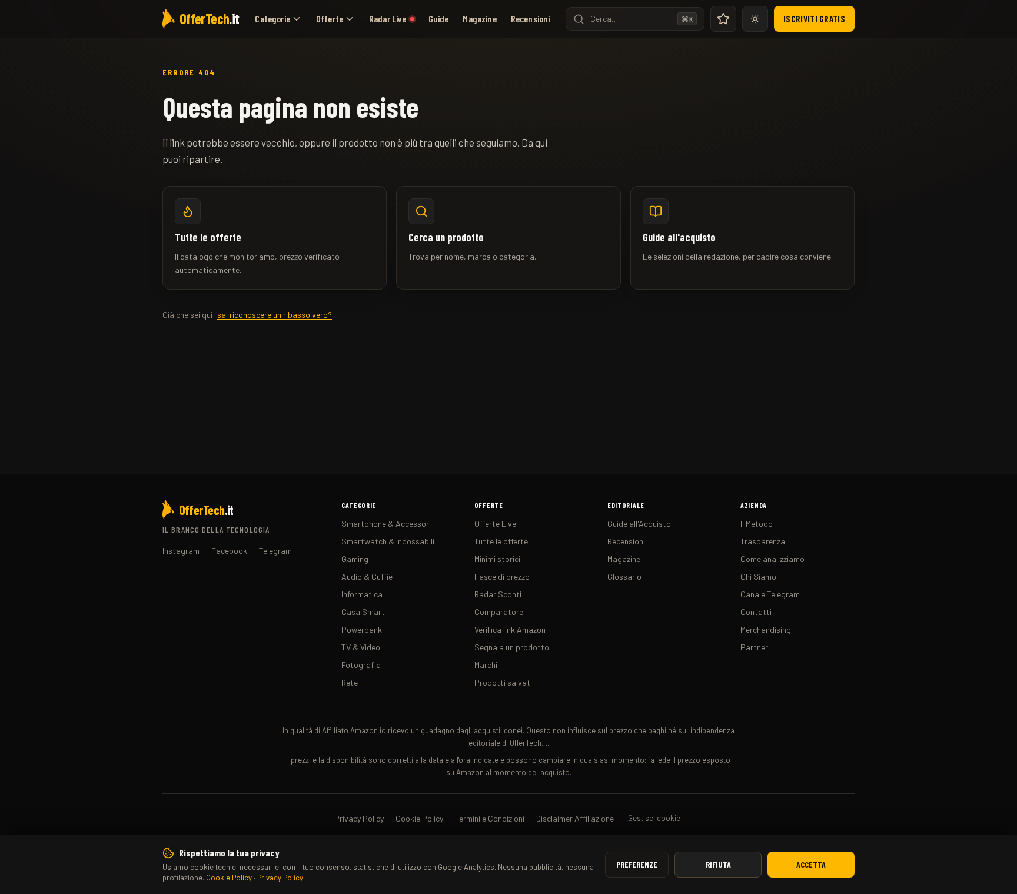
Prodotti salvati (503, 682)
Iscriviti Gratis (814, 19)
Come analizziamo (772, 559)
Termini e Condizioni (489, 818)
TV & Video (360, 647)
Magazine (479, 18)
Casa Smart (363, 612)
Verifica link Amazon (510, 629)
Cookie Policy (229, 877)
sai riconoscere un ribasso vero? (274, 315)
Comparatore (498, 612)
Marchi (485, 665)
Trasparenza (762, 541)
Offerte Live (495, 524)
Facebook (229, 551)
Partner (754, 647)
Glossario (624, 576)
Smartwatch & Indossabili (387, 541)
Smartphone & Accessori (386, 524)
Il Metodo (756, 524)
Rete (349, 682)
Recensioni (530, 18)
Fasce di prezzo (502, 576)
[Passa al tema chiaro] (755, 19)
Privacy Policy (280, 877)
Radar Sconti (497, 594)
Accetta (811, 864)
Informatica (362, 594)
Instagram (181, 551)
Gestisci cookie (654, 818)
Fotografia (361, 665)
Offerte (329, 18)
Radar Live (388, 18)
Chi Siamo (758, 576)
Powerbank (361, 629)
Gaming (354, 559)
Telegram (275, 551)
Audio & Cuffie (367, 576)
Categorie (272, 18)
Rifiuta (718, 864)
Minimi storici (497, 559)
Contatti (756, 612)
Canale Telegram (770, 594)
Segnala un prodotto (511, 647)
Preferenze (636, 864)
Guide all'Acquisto (639, 524)
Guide (438, 18)
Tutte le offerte (501, 541)
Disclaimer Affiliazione (575, 818)
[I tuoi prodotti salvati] (723, 19)
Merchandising (765, 629)
